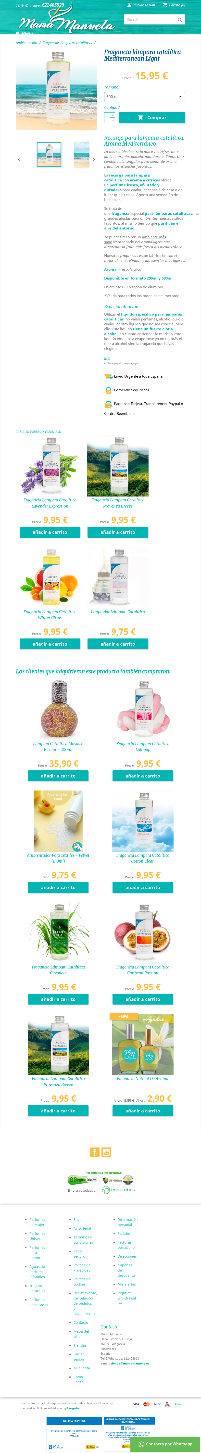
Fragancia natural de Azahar (143, 1078)
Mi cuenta (82, 1368)
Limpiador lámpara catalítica (118, 611)
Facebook (95, 1151)
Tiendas (80, 1345)
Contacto (81, 1322)
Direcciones (127, 1256)
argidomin (77, 1408)
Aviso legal (82, 1228)
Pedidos (124, 1233)
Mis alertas (127, 1284)
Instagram (106, 1151)
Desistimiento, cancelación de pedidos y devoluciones (85, 1303)
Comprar (152, 117)
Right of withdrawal (127, 1298)
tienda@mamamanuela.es (130, 1363)
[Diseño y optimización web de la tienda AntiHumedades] (66, 1408)
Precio (126, 78)
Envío (78, 1219)
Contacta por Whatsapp (168, 1444)
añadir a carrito (50, 532)
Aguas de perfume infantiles (37, 1271)
